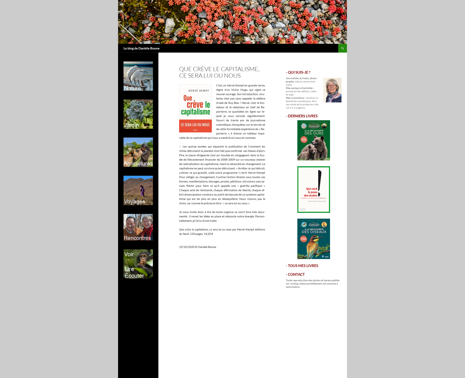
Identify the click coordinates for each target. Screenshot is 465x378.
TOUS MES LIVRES (303, 265)
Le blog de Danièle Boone (142, 48)
